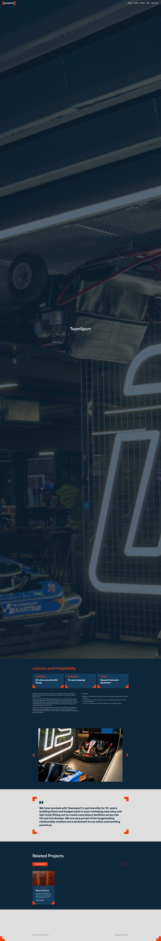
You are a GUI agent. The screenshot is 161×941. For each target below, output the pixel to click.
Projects (142, 3)
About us (130, 3)
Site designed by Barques (121, 935)
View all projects (40, 864)
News (148, 3)
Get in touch (154, 3)
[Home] (9, 3)
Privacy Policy (36, 935)
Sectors (136, 3)
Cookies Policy (45, 935)
